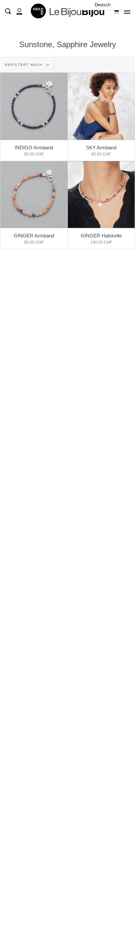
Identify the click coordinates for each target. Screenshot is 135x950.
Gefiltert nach (24, 64)
